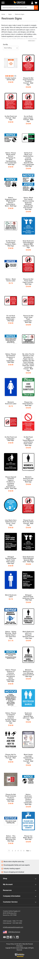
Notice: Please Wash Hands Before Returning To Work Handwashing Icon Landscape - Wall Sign (10, 158)
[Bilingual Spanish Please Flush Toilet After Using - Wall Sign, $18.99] (10, 542)
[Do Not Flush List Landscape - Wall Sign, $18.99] (10, 422)
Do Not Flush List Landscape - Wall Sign (11, 438)
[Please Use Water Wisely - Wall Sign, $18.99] (28, 821)
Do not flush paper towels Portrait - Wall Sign (28, 118)
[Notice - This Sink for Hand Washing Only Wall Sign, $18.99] (10, 821)
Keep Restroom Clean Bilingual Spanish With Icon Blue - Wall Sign (28, 244)
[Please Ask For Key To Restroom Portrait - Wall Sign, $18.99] (10, 739)
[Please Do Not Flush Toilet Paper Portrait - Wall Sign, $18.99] (28, 264)
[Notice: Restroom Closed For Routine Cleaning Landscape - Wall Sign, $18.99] (28, 779)
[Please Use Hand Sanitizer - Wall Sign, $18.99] (28, 387)
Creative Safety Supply (21, 948)
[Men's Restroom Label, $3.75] (10, 580)
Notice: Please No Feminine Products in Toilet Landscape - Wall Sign (11, 358)
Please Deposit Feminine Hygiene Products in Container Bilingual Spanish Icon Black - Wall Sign (11, 482)
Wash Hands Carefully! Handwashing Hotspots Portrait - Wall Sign (28, 759)
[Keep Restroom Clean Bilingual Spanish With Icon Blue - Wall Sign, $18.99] (28, 226)
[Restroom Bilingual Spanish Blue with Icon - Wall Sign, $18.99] (28, 698)
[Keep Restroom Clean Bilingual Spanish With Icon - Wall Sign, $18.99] (28, 542)
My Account (8, 884)
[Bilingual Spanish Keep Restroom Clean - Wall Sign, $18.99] (28, 580)
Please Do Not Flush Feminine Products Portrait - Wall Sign (28, 81)
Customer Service (10, 902)
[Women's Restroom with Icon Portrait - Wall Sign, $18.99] (28, 462)
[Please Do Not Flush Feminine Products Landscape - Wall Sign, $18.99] (10, 779)
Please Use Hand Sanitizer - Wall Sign (28, 403)
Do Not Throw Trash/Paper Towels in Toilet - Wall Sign (11, 243)
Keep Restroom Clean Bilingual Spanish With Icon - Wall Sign (28, 559)
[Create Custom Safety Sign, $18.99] (10, 63)
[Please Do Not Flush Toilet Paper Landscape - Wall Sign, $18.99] (28, 301)
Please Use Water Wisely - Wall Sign (28, 837)
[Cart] (36, 3)
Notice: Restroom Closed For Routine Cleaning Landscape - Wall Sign (28, 799)
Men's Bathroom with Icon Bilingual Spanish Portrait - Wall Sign (28, 635)
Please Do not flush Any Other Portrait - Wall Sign (28, 522)
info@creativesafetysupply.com (13, 927)
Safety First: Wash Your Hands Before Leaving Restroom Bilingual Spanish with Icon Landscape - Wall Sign (28, 159)
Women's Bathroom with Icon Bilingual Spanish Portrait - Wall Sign (28, 673)
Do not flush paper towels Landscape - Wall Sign (10, 318)
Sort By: (5, 44)
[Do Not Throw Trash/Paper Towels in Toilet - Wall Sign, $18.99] (10, 226)
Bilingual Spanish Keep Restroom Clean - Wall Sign (28, 597)
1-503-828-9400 (17, 923)
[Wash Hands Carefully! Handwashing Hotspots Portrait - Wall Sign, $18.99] (28, 739)
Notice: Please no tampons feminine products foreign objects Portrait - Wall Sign (10, 718)
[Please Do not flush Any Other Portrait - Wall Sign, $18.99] (28, 505)
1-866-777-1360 (17, 921)
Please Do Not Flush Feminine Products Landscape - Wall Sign (10, 798)
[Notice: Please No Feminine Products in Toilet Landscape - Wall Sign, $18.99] (10, 339)
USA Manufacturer (14, 932)
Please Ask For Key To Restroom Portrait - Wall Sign (11, 757)
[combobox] (19, 7)
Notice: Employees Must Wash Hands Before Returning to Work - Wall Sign (10, 202)
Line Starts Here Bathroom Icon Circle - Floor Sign (10, 522)
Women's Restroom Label (10, 403)
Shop (5, 878)
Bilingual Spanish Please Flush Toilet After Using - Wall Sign (10, 560)
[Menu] (3, 3)
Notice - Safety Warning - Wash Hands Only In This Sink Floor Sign (10, 635)
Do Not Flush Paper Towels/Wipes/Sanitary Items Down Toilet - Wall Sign (28, 441)
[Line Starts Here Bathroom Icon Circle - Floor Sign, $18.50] (10, 505)
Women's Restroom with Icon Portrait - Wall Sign (28, 479)
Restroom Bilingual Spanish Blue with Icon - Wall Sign (28, 716)
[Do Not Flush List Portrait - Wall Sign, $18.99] (10, 101)
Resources (7, 890)
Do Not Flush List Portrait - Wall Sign (11, 117)
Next (28, 851)
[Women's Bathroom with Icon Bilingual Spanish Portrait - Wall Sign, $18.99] (28, 655)
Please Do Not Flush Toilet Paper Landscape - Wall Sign (28, 319)
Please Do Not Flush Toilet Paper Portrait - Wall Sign (28, 281)
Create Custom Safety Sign (10, 79)
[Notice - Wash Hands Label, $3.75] (10, 264)
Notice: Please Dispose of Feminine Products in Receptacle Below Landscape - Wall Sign (11, 675)
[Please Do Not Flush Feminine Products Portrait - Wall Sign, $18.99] (28, 63)
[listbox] (10, 48)
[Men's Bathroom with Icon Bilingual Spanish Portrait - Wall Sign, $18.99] (28, 616)
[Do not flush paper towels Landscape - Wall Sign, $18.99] (10, 301)
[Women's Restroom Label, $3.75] (10, 387)
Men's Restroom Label (10, 595)
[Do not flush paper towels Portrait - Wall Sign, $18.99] (28, 101)
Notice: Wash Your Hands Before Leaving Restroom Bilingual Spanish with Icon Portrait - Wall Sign (28, 203)
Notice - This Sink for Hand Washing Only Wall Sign (11, 838)
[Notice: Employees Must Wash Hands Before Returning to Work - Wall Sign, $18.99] (10, 183)
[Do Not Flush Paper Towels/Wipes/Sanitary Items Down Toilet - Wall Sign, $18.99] (28, 422)
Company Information (11, 896)
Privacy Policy (10, 944)
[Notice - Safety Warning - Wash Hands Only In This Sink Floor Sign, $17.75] (10, 616)
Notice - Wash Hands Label (11, 280)
